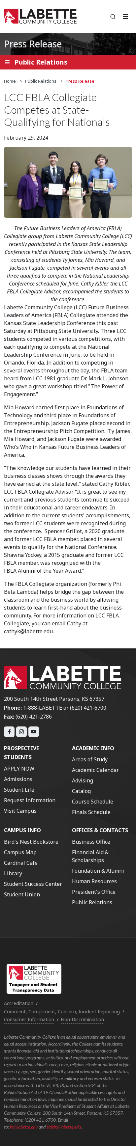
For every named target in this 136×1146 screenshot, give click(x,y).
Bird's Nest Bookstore (31, 841)
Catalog (81, 791)
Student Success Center (33, 883)
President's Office (94, 891)
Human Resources (94, 881)
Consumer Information (29, 1019)
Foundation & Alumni (98, 870)
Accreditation (18, 1003)
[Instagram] (21, 731)
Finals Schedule (91, 812)
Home (10, 81)
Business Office (91, 841)
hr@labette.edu (24, 1127)
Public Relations (40, 81)
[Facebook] (9, 731)
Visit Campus (20, 810)
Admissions (18, 779)
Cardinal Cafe (21, 862)
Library (13, 873)
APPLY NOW (19, 768)
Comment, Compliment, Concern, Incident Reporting (62, 1011)
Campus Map (20, 852)
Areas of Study (90, 759)
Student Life (19, 789)
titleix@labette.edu (64, 1127)
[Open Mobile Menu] (125, 16)
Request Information (29, 800)
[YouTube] (33, 731)
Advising (82, 780)
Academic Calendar (95, 770)
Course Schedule (92, 801)
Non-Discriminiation (82, 1019)
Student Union (22, 894)
